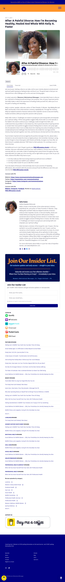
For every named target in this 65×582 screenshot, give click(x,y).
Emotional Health (10, 434)
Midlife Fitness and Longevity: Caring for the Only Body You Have (22, 410)
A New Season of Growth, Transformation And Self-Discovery (21, 356)
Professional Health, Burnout (14, 465)
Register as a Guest (9, 561)
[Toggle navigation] (60, 8)
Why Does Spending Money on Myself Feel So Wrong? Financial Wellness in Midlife (27, 392)
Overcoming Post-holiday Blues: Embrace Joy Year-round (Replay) (22, 359)
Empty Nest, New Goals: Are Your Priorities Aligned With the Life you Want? (25, 363)
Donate (35, 553)
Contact (7, 559)
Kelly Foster (23, 202)
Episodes (7, 553)
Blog (35, 555)
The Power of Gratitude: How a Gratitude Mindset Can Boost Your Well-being (25, 370)
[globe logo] (20, 249)
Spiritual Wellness (11, 506)
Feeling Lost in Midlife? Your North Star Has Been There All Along (22, 345)
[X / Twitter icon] (9, 568)
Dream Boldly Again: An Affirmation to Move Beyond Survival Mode (23, 348)
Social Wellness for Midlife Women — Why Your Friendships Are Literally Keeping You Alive (29, 374)
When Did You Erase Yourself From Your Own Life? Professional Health (23, 399)
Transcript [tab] (17, 85)
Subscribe (32, 305)
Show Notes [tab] (10, 85)
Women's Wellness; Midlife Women (15, 503)
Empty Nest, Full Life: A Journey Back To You (16, 352)
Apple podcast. (36, 188)
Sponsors (36, 559)
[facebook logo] (27, 249)
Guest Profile (53, 85)
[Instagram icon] (6, 568)
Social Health (9, 451)
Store (35, 557)
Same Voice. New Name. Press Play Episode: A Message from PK (22, 388)
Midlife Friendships (11, 458)
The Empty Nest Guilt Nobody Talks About (16, 384)
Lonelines (8, 417)
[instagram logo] (23, 249)
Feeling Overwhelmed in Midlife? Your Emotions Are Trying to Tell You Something (26, 402)
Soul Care (8, 445)
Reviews (7, 557)
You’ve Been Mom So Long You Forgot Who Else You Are (19, 381)
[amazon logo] (29, 249)
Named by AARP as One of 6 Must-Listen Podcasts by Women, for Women (32, 2)
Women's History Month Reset (14, 424)
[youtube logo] (25, 249)
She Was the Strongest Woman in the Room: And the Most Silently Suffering (25, 367)
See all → (7, 413)
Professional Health (11, 471)
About (6, 555)
